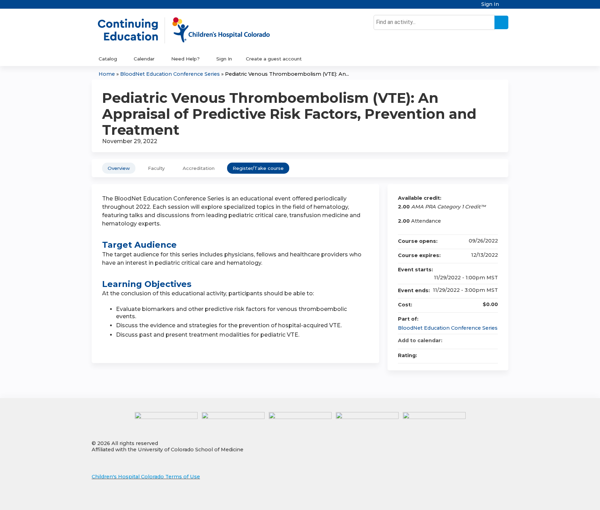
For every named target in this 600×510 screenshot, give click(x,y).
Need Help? (185, 58)
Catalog (108, 58)
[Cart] (506, 7)
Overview (119, 168)
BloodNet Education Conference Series (170, 74)
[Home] (191, 30)
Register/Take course (258, 168)
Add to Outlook (492, 340)
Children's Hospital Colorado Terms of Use (146, 477)
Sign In (490, 4)
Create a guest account (274, 58)
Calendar (144, 58)
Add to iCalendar (483, 340)
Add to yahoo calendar (474, 340)
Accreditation (199, 168)
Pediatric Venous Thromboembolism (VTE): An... (287, 74)
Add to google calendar (465, 340)
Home (107, 74)
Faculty (156, 168)
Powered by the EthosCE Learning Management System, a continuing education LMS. (483, 499)
